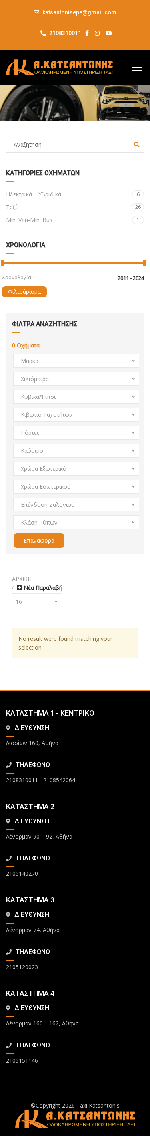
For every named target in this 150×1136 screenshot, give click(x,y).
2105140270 (22, 873)
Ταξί (73, 207)
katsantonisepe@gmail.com (79, 12)
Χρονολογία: (17, 277)
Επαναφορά (39, 540)
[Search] (137, 144)
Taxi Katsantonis (98, 1105)
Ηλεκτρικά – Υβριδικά (73, 194)
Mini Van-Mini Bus (73, 220)
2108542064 (59, 780)
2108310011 (64, 33)
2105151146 (22, 1060)
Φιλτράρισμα (24, 291)
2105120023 (22, 967)
